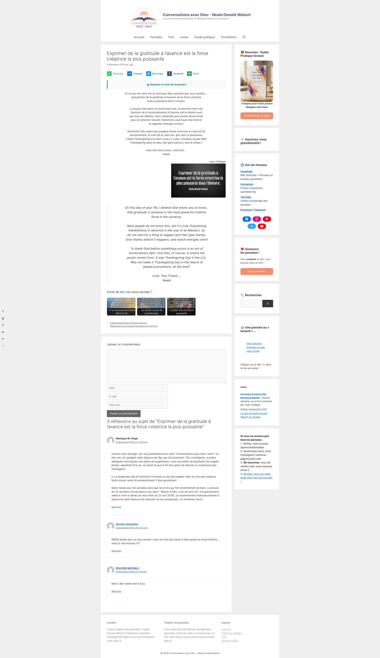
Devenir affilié (230, 640)
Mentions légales (232, 633)
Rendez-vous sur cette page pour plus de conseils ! (256, 477)
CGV (224, 636)
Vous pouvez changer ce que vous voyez (255, 347)
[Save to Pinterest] (3, 325)
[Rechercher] (267, 303)
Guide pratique (204, 37)
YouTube (245, 197)
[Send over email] (3, 339)
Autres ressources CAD (253, 409)
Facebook (246, 171)
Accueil (139, 37)
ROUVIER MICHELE (127, 568)
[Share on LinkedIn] (3, 332)
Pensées (156, 37)
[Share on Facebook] (3, 312)
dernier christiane (127, 524)
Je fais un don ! (257, 271)
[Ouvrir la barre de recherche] (244, 37)
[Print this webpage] (3, 346)
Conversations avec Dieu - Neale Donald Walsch (207, 14)
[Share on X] (3, 318)
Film (171, 37)
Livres (184, 37)
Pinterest (246, 209)
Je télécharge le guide (257, 115)
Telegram (260, 209)
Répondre (116, 507)
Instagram (246, 184)
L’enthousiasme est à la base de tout (128, 323)
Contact (226, 629)
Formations (228, 37)
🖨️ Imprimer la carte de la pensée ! (167, 84)
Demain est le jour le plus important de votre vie (133, 326)
